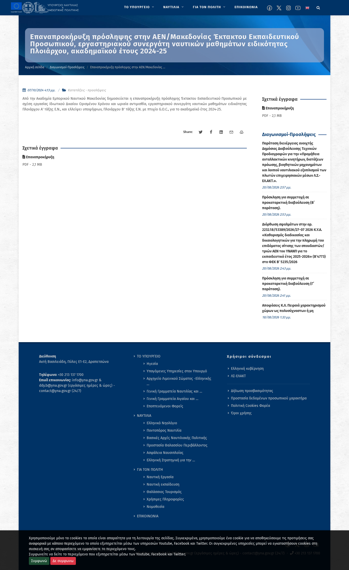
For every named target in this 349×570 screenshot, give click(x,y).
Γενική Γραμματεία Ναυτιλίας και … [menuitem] (174, 391)
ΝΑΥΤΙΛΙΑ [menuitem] (144, 415)
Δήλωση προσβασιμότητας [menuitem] (252, 391)
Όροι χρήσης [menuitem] (241, 413)
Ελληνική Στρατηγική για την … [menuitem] (171, 460)
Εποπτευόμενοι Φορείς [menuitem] (165, 406)
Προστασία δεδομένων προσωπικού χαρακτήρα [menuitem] (269, 398)
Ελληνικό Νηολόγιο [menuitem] (162, 423)
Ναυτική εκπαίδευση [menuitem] (163, 484)
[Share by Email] (231, 132)
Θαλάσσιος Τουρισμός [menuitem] (164, 492)
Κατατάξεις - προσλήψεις (87, 90)
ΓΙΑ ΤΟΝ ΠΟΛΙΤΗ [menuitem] (150, 469)
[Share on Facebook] (211, 132)
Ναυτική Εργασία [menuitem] (160, 477)
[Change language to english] (307, 8)
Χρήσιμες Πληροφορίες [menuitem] (165, 499)
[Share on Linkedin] (221, 132)
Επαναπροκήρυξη (39, 157)
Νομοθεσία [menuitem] (155, 507)
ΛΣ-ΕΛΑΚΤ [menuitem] (238, 376)
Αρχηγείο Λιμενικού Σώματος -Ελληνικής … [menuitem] (179, 381)
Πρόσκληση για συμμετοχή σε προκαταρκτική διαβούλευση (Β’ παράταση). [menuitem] (288, 202)
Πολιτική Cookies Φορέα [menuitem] (250, 406)
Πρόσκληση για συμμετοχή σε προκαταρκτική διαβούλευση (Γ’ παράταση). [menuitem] (288, 283)
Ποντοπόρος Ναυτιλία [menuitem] (164, 430)
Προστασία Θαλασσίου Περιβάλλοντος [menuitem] (177, 445)
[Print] (242, 132)
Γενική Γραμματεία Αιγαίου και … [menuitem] (172, 399)
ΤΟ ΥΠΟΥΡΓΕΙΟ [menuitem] (148, 356)
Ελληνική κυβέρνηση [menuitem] (247, 368)
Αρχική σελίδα (34, 67)
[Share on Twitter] (201, 132)
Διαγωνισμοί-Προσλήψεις (67, 67)
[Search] (318, 7)
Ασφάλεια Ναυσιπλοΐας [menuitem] (165, 453)
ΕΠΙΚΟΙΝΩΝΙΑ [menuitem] (147, 516)
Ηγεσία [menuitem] (152, 364)
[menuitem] (139, 7)
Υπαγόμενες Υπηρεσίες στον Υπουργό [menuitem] (177, 371)
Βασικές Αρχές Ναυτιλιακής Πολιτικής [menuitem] (177, 438)
